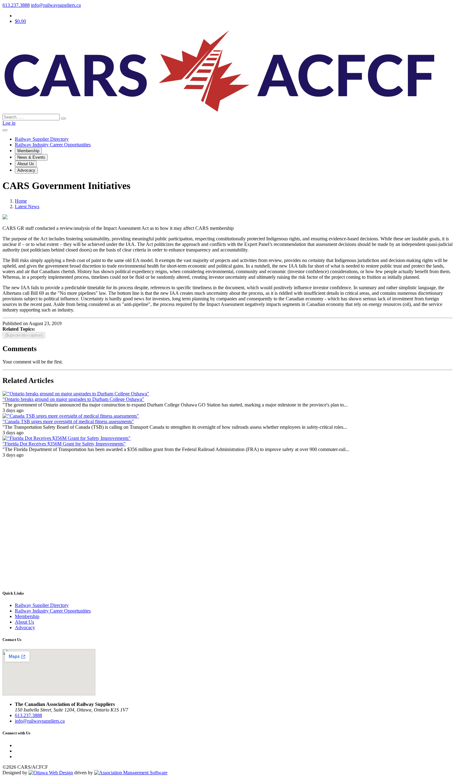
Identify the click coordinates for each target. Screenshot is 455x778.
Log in (8, 123)
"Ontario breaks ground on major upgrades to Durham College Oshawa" (73, 399)
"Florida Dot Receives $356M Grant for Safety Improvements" (64, 443)
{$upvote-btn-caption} (24, 335)
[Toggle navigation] (4, 130)
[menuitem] (27, 616)
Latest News (27, 206)
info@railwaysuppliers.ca (56, 5)
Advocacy (26, 170)
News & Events (31, 157)
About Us (25, 163)
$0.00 (20, 21)
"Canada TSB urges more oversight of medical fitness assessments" (68, 421)
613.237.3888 (16, 5)
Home (21, 201)
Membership (28, 150)
